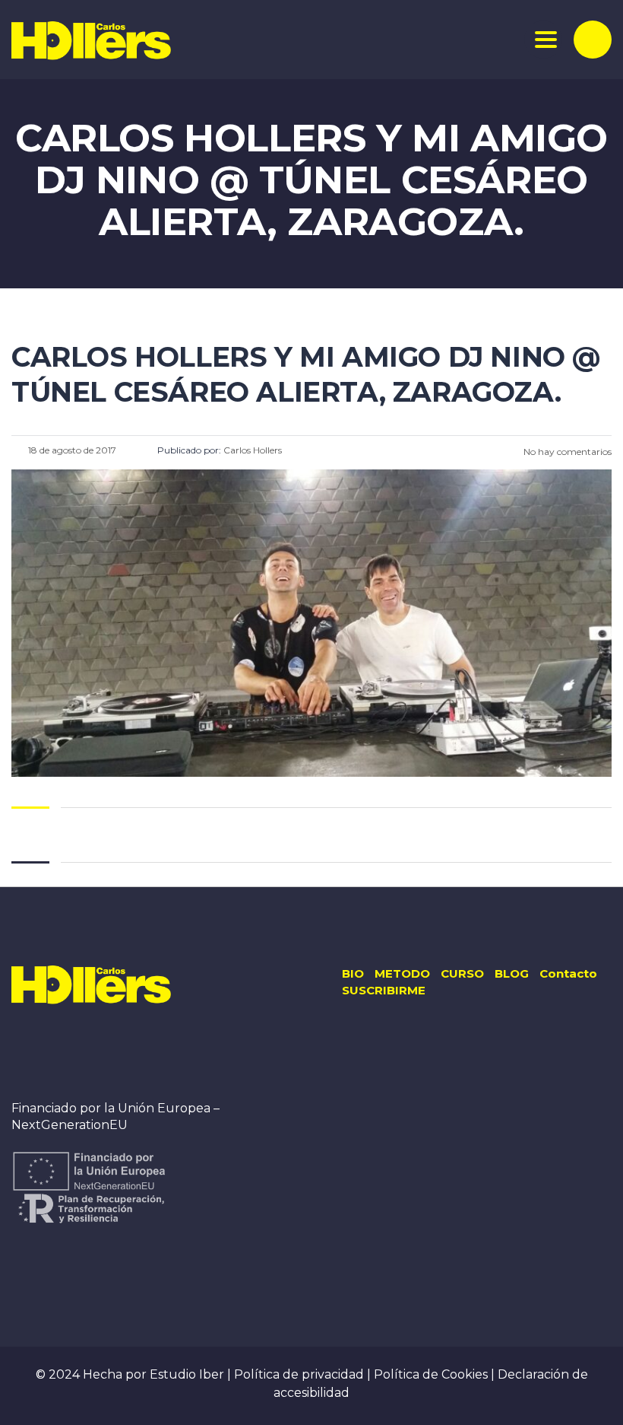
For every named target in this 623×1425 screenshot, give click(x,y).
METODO (402, 973)
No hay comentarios (566, 451)
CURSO (462, 973)
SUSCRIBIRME (383, 990)
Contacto (568, 973)
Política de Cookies (432, 1374)
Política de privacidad (300, 1374)
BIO (353, 973)
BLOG (512, 973)
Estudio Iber (188, 1374)
